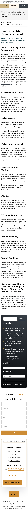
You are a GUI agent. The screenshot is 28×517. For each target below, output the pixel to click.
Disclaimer (5, 506)
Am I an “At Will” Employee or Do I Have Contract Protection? (14, 329)
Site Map (10, 506)
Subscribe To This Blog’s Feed (12, 384)
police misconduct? (7, 77)
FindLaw (21, 508)
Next (14, 432)
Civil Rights (21, 40)
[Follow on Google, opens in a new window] (18, 475)
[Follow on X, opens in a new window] (12, 475)
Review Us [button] (14, 494)
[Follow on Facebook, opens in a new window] (9, 475)
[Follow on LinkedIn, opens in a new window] (15, 475)
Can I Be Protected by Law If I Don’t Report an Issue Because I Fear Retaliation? (14, 336)
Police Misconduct (7, 43)
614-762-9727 (16, 469)
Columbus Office (15, 461)
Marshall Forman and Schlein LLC (15, 501)
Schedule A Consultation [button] (12, 482)
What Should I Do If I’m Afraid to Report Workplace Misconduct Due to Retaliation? (14, 351)
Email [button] (15, 5)
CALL (24, 6)
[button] (4, 5)
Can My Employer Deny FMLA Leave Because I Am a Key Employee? (13, 343)
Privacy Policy (17, 506)
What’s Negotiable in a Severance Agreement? (12, 358)
